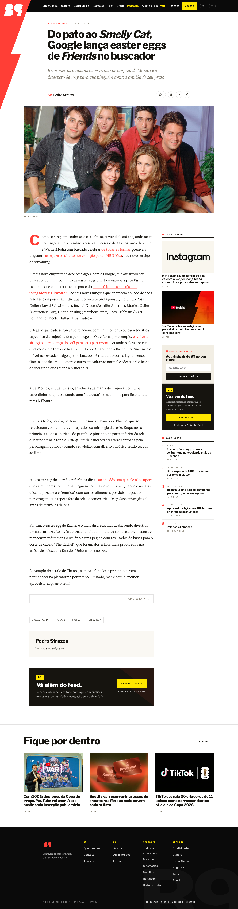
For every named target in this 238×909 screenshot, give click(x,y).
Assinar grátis (188, 376)
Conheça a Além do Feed (131, 691)
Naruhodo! (149, 878)
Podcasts (133, 5)
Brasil (120, 5)
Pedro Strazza (64, 94)
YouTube (190, 902)
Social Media (81, 5)
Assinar (118, 848)
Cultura (65, 5)
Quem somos (92, 848)
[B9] (15, 6)
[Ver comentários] (161, 94)
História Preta (152, 885)
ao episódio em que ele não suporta (126, 479)
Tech (110, 5)
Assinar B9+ (131, 683)
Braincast (149, 859)
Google (76, 620)
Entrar (175, 6)
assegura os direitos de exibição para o (83, 255)
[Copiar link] (187, 94)
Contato (89, 854)
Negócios (98, 5)
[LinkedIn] (179, 94)
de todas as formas (116, 249)
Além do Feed (150, 5)
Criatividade (50, 5)
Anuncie (89, 861)
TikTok (165, 902)
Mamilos (148, 872)
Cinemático (150, 865)
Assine (189, 6)
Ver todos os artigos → (49, 648)
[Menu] (212, 6)
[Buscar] (203, 6)
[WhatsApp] (171, 94)
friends (60, 620)
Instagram (152, 902)
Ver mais (207, 741)
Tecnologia (94, 620)
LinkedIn (177, 902)
